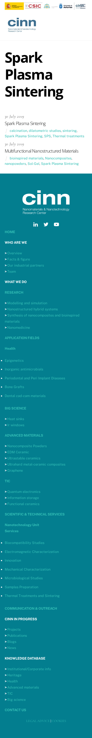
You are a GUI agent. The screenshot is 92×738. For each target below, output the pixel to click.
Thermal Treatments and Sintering (32, 596)
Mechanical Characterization (27, 569)
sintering (70, 131)
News (11, 648)
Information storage (23, 498)
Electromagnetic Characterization (32, 552)
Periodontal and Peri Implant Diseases (35, 378)
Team (11, 271)
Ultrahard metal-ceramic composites (36, 464)
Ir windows (15, 425)
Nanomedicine (18, 327)
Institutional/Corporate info (29, 669)
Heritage (14, 675)
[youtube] (56, 224)
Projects (14, 629)
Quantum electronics (23, 492)
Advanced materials (23, 687)
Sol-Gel (33, 164)
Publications (17, 635)
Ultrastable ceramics (23, 458)
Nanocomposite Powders (27, 446)
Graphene (15, 470)
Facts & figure (18, 259)
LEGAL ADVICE (38, 721)
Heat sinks (15, 419)
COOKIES (59, 721)
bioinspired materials (26, 158)
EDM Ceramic (18, 452)
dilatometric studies (45, 131)
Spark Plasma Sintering (23, 136)
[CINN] (22, 34)
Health (12, 681)
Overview (14, 253)
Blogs (11, 642)
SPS (47, 136)
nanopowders (15, 164)
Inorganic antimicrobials (24, 369)
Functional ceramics (23, 504)
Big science (16, 699)
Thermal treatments (68, 136)
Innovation (13, 560)
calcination (18, 131)
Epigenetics (14, 360)
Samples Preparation (21, 587)
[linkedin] (35, 224)
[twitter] (46, 224)
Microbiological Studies (24, 578)
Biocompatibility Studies (24, 543)
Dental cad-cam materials (25, 396)
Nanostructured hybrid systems (32, 309)
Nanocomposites (58, 158)
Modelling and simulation (27, 303)
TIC (10, 693)
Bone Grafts (14, 387)
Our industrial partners (25, 265)
